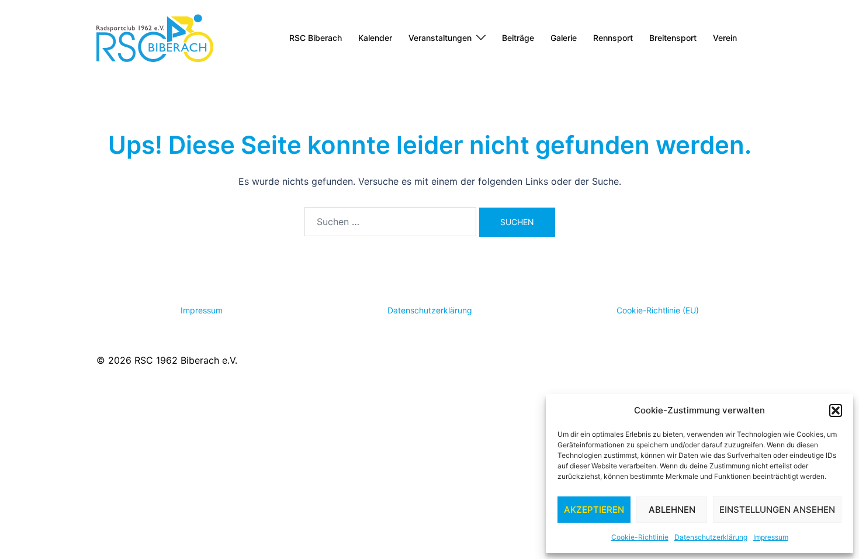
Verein (725, 38)
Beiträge (518, 38)
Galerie (563, 38)
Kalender (375, 38)
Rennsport (613, 38)
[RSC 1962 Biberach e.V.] (154, 37)
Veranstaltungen (440, 38)
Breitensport (673, 38)
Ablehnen (672, 509)
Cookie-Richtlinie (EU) (657, 310)
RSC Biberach (315, 38)
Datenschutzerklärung (710, 537)
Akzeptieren (594, 509)
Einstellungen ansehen (777, 509)
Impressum (770, 537)
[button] (835, 410)
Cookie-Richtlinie (640, 537)
